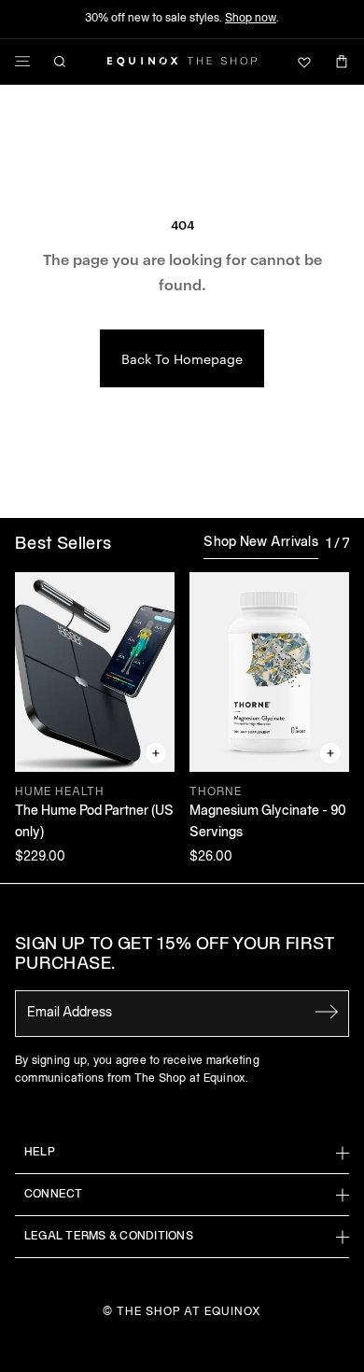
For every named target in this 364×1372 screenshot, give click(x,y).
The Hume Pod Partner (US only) (94, 821)
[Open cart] (341, 61)
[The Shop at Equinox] (182, 61)
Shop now (250, 18)
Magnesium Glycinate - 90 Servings (267, 821)
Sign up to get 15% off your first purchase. (175, 955)
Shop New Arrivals (260, 543)
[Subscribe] (326, 1012)
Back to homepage (182, 358)
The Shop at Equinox (189, 1312)
